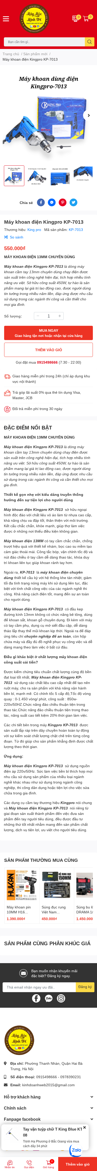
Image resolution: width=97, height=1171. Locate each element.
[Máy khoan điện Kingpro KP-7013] (48, 115)
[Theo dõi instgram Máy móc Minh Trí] (61, 998)
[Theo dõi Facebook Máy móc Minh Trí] (36, 998)
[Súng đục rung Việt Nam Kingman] (57, 885)
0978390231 (70, 1077)
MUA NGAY (49, 333)
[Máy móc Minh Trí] (40, 19)
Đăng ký (85, 986)
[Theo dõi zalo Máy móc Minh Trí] (48, 998)
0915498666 (47, 362)
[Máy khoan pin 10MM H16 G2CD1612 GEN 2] (22, 885)
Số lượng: (13, 316)
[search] (89, 41)
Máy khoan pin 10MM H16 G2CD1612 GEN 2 (22, 912)
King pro (34, 229)
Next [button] (88, 115)
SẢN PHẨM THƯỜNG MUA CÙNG (41, 860)
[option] (48, 115)
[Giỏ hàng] (86, 19)
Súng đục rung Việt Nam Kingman (54, 912)
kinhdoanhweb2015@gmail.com (48, 1085)
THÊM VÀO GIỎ (48, 350)
